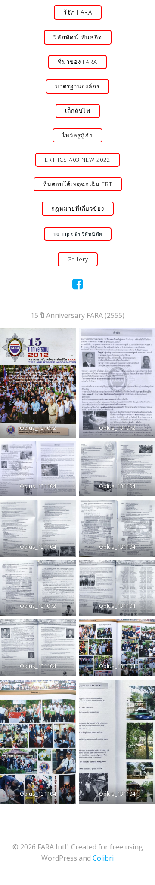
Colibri (103, 858)
